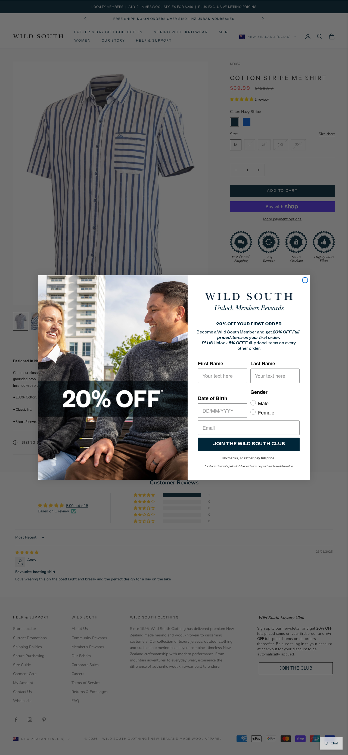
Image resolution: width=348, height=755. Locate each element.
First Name (210, 363)
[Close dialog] (305, 280)
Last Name (262, 363)
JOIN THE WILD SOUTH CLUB (249, 444)
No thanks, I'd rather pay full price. (248, 457)
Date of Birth (212, 398)
